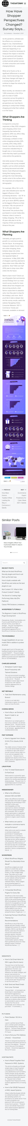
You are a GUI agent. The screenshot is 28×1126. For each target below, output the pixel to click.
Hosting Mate (7, 1057)
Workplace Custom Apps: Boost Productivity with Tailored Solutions (13, 669)
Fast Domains (7, 735)
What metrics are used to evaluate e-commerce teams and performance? (15, 824)
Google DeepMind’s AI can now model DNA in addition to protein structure (13, 642)
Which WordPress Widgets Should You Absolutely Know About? (15, 861)
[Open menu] (25, 3)
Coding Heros (8, 709)
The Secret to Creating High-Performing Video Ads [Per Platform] (11, 598)
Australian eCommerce (14, 7)
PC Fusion (6, 1014)
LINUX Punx (6, 766)
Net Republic (7, 691)
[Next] (23, 537)
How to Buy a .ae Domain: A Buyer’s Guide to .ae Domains (14, 715)
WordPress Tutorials (11, 609)
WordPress (7, 855)
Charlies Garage (9, 663)
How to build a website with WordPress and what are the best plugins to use (13, 583)
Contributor (9, 33)
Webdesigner (7, 790)
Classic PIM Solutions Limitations (13, 604)
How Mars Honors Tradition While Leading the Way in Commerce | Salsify (7, 499)
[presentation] (14, 532)
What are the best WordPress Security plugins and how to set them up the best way (12, 574)
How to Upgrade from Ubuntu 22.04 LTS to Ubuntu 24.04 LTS (15, 741)
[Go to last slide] (4, 537)
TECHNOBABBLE (8, 636)
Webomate (6, 956)
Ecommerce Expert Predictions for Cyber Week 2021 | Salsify (21, 496)
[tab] (10, 552)
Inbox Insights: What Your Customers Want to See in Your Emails (13, 545)
